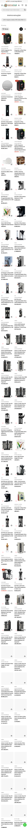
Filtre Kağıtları (17, 169)
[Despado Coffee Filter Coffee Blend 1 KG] (20, 39)
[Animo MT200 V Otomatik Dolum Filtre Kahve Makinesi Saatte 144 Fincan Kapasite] (7, 678)
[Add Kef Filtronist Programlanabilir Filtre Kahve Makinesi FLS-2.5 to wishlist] (16, 266)
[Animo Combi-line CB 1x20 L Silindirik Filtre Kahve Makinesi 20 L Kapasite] (7, 758)
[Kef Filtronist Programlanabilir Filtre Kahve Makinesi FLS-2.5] (20, 261)
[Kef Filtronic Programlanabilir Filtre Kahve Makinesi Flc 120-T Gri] (20, 521)
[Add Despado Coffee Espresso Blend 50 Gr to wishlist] (16, 115)
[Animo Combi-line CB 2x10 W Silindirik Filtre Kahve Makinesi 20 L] (7, 784)
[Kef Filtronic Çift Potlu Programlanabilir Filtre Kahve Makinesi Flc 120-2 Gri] (7, 521)
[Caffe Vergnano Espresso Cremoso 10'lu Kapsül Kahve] (20, 85)
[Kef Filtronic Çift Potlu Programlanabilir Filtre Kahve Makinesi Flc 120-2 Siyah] (7, 470)
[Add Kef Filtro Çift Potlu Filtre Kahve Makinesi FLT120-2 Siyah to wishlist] (3, 501)
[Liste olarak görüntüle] (25, 29)
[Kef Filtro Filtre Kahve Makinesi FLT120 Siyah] (20, 211)
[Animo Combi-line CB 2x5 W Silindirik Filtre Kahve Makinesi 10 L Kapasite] (20, 339)
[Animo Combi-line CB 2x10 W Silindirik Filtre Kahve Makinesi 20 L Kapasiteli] (20, 652)
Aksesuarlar (17, 714)
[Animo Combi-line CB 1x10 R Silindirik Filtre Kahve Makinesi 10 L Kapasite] (20, 625)
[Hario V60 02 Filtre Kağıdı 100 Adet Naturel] (7, 211)
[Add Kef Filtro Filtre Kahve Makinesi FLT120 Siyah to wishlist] (16, 216)
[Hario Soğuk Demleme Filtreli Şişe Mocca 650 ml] (7, 548)
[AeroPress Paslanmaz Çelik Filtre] (7, 85)
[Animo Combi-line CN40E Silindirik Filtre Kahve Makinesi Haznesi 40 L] (20, 758)
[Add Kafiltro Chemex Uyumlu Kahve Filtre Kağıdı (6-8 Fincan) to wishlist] (16, 165)
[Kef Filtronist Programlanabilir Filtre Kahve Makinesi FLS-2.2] (7, 288)
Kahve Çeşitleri (4, 48)
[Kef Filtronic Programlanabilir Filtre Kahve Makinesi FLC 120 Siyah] (7, 313)
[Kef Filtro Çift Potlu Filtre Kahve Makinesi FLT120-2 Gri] (20, 574)
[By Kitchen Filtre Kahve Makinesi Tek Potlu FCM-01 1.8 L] (7, 599)
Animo (15, 320)
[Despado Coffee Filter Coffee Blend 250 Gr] (20, 496)
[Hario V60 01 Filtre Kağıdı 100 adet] (20, 445)
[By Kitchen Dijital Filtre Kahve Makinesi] (20, 811)
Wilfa (15, 242)
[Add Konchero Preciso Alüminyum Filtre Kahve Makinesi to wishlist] (3, 579)
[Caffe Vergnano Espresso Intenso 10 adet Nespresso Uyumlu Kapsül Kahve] (20, 133)
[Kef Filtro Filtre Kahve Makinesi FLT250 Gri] (7, 133)
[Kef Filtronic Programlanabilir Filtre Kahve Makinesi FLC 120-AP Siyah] (20, 418)
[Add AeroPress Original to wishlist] (3, 67)
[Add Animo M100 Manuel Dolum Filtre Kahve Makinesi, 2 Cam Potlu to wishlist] (16, 317)
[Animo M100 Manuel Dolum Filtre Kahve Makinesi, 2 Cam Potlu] (20, 313)
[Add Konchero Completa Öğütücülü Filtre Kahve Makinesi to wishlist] (3, 423)
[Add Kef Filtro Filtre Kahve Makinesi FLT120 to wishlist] (16, 190)
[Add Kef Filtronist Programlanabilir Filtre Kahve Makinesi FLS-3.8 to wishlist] (16, 292)
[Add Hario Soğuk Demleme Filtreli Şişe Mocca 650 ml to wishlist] (3, 552)
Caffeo (2, 660)
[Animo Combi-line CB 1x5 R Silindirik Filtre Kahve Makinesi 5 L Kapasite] (7, 365)
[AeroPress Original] (7, 62)
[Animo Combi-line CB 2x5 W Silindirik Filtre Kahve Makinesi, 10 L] (20, 392)
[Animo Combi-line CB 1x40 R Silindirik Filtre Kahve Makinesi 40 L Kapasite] (7, 731)
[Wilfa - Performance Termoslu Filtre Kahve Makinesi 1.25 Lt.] (20, 470)
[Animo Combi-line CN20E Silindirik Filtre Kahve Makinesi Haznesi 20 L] (20, 548)
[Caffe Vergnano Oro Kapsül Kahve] (7, 39)
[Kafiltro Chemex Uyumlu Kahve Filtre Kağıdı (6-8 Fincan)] (20, 160)
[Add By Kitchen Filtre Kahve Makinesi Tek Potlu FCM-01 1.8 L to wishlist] (3, 604)
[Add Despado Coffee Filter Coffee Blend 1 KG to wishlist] (16, 43)
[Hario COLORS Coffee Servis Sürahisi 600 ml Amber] (20, 705)
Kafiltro (16, 168)
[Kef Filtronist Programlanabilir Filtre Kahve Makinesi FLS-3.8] (20, 288)
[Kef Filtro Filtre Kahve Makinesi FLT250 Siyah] (7, 110)
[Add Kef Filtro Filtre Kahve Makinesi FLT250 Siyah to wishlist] (3, 115)
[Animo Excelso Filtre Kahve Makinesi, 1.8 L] (20, 731)
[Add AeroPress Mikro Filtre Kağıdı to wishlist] (3, 165)
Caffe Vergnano (5, 46)
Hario (2, 219)
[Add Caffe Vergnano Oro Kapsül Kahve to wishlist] (3, 43)
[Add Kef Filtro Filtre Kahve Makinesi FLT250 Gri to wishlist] (3, 138)
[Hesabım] (19, 5)
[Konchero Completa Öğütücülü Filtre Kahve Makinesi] (7, 418)
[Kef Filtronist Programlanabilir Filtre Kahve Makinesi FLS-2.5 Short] (7, 235)
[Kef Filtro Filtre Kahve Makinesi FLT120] (20, 185)
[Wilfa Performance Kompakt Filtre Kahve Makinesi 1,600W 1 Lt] (20, 678)
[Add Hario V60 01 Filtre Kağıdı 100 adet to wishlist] (16, 450)
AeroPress (3, 70)
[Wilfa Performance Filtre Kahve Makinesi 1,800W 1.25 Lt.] (20, 235)
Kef (2, 118)
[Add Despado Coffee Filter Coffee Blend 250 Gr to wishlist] (16, 501)
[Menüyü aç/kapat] (2, 5)
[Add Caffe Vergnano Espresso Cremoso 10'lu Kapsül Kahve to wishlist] (16, 90)
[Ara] (25, 10)
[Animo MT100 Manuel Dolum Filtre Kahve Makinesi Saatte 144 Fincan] (7, 339)
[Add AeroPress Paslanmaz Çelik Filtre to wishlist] (3, 90)
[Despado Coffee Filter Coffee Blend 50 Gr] (20, 62)
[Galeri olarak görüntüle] (21, 29)
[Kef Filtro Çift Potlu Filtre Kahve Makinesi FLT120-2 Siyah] (7, 496)
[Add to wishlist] (3, 657)
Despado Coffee (18, 46)
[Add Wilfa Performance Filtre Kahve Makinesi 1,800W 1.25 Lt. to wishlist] (16, 240)
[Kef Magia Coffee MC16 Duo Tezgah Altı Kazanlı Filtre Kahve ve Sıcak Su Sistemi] (7, 261)
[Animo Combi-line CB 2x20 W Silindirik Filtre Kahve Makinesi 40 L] (7, 445)
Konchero (3, 426)
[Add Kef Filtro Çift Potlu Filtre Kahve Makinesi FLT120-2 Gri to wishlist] (16, 579)
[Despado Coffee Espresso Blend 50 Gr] (20, 110)
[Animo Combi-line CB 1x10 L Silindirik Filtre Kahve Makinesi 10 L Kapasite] (7, 625)
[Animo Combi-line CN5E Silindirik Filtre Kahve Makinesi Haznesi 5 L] (20, 365)
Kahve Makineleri (5, 120)
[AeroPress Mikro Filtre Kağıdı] (7, 160)
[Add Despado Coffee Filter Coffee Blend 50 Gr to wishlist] (16, 67)
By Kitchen (3, 607)
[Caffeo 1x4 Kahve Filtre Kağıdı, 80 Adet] (7, 652)
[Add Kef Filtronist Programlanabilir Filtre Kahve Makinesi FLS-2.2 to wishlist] (3, 292)
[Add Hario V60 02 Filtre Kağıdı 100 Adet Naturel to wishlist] (3, 216)
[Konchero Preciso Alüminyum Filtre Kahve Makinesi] (7, 574)
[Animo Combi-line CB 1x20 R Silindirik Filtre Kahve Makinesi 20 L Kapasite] (20, 784)
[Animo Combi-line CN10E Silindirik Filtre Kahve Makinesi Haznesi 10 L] (7, 705)
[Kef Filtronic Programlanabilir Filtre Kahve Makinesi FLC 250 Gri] (7, 185)
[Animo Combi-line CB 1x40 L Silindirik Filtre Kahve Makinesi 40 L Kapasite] (20, 599)
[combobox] (14, 10)
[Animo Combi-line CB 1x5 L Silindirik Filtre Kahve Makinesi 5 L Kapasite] (7, 392)
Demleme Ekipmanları (5, 71)
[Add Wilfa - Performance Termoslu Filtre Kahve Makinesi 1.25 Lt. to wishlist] (16, 475)
